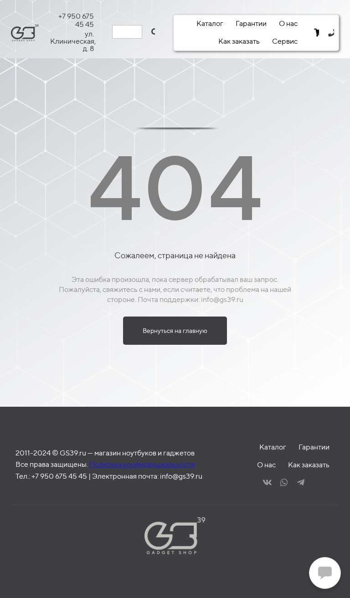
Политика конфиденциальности (142, 464)
